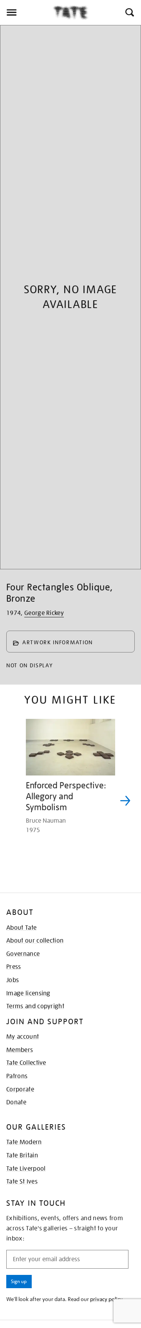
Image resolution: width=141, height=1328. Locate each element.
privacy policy (106, 1299)
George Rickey (44, 613)
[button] (129, 12)
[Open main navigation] (26, 12)
